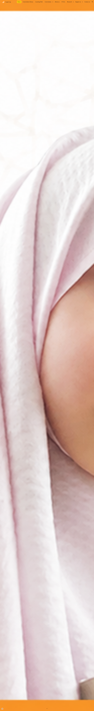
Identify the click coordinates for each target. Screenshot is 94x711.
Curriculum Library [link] (28, 2)
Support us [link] (78, 2)
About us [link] (57, 2)
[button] (92, 1)
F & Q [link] (63, 2)
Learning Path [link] (39, 2)
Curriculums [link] (48, 2)
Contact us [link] (87, 2)
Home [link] (19, 2)
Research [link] (69, 2)
